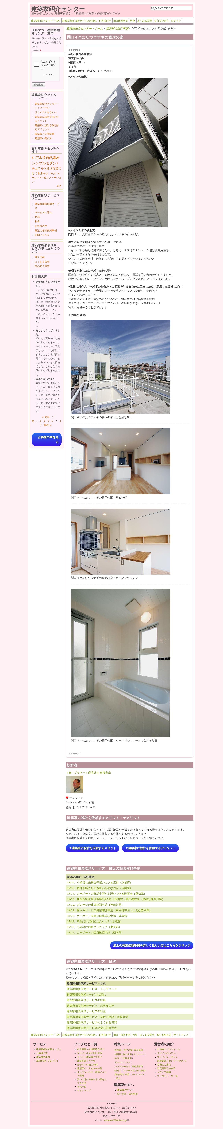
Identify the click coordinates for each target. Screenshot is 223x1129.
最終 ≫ (48, 425)
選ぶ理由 (40, 257)
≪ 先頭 (45, 417)
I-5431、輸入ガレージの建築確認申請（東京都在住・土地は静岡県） (109, 910)
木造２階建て (52, 168)
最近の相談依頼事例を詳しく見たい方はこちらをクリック (151, 945)
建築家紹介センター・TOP (45, 20)
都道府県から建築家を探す (90, 1049)
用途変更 (119, 1074)
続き (59, 185)
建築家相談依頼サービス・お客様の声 (90, 1005)
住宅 (35, 157)
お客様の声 (105, 20)
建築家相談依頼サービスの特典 (86, 1000)
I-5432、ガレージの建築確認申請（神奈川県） (95, 904)
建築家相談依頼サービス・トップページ (92, 989)
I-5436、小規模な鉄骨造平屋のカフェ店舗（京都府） (100, 882)
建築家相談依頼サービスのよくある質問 (92, 1022)
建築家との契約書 (44, 133)
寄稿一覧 (81, 1086)
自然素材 (53, 157)
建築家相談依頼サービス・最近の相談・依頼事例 (97, 1016)
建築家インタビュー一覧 (89, 1068)
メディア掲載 (164, 1072)
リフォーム (138, 1054)
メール (36, 50)
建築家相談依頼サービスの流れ (79, 20)
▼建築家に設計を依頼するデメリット (150, 848)
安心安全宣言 (161, 20)
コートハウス (137, 1074)
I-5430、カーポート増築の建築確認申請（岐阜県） (98, 915)
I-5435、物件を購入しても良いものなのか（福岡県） (100, 888)
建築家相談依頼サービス (48, 1049)
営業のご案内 (164, 1064)
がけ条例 (140, 1070)
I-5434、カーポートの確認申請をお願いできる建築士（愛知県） (107, 893)
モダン (54, 173)
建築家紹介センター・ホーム (85, 28)
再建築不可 (137, 1066)
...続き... (118, 1078)
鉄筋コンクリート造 (124, 1070)
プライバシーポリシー (168, 1056)
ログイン (176, 20)
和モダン (46, 173)
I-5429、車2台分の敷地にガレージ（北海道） (95, 921)
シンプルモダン (44, 163)
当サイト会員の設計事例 (89, 1053)
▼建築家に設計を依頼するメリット (92, 848)
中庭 (44, 177)
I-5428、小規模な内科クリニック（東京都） (94, 927)
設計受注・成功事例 (127, 1093)
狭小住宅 (127, 1054)
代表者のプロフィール (168, 1049)
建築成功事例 (43, 1056)
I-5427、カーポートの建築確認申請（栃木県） (95, 932)
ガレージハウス (122, 1062)
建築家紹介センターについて (172, 1060)
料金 (132, 20)
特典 (37, 216)
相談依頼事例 (120, 20)
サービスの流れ (43, 212)
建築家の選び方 (43, 138)
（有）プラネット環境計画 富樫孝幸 (88, 772)
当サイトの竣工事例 (87, 1064)
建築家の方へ (125, 1089)
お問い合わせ (42, 235)
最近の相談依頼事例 (46, 230)
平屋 (127, 1074)
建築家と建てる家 (123, 1050)
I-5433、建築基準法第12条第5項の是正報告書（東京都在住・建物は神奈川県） (116, 899)
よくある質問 (144, 20)
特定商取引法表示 (166, 1068)
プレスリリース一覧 (167, 1076)
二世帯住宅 (126, 1058)
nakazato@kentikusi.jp (116, 1120)
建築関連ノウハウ (86, 1060)
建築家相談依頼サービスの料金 (86, 1011)
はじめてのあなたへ (46, 112)
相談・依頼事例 (121, 1034)
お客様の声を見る (48, 440)
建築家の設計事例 (117, 28)
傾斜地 (117, 1054)
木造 (42, 157)
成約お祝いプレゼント (47, 1060)
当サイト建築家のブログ (89, 1056)
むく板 (36, 173)
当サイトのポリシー (167, 1053)
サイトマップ (181, 1034)
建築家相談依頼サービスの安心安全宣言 (92, 1028)
